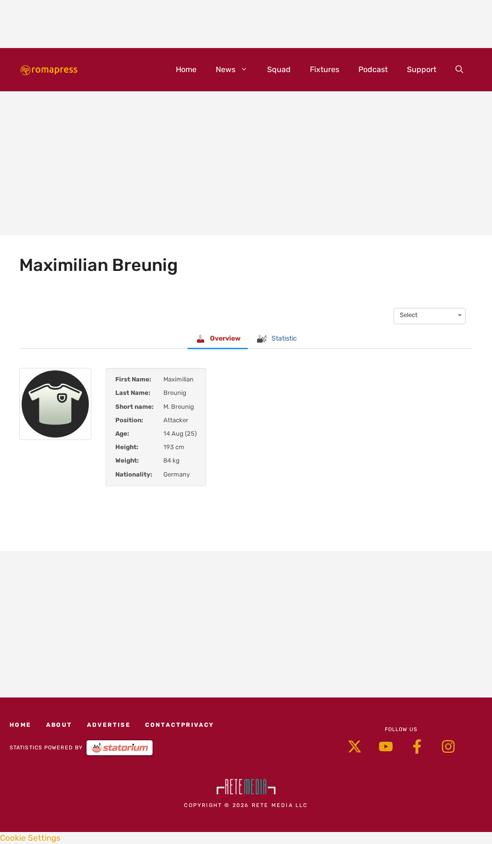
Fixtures (324, 69)
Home (186, 69)
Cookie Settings (30, 838)
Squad (279, 69)
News (225, 69)
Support (421, 69)
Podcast (373, 69)
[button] (459, 69)
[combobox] (429, 315)
